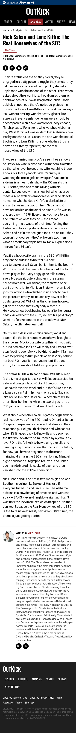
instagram (19, 646)
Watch (49, 22)
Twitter (12, 68)
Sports (8, 22)
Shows (61, 22)
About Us (8, 702)
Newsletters (12, 687)
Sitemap (29, 702)
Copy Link (25, 68)
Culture (21, 22)
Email (19, 68)
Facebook (5, 68)
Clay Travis (10, 50)
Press (19, 702)
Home (6, 30)
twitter (26, 646)
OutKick (38, 11)
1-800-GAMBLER (37, 718)
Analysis (35, 22)
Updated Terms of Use (15, 697)
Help (59, 697)
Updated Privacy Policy (42, 697)
